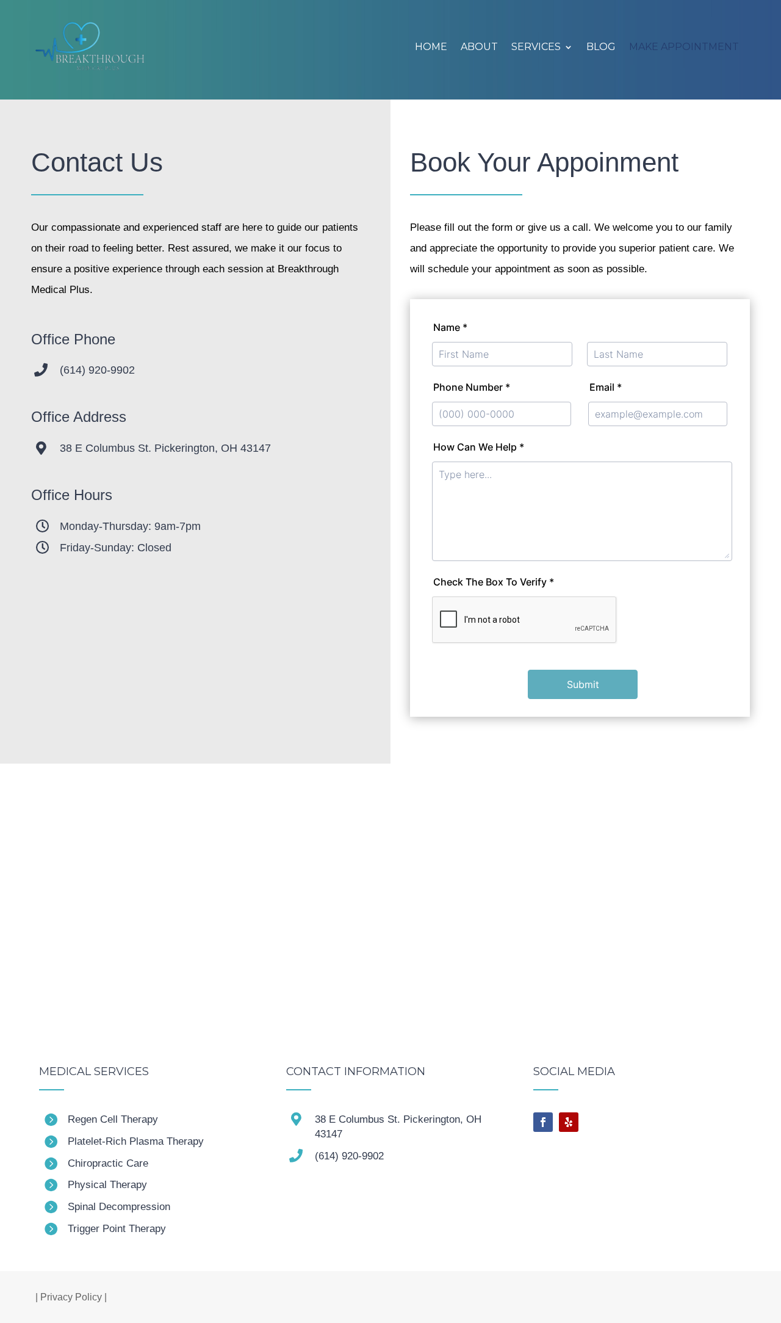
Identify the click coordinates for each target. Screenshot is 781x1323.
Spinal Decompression (119, 1206)
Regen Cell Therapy (113, 1119)
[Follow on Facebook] (543, 1122)
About (479, 47)
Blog (601, 47)
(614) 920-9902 (97, 370)
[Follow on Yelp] (568, 1122)
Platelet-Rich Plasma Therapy (136, 1141)
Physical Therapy (107, 1185)
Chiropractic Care (108, 1163)
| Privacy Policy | (71, 1297)
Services (536, 47)
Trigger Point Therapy (117, 1228)
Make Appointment (684, 47)
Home (431, 47)
